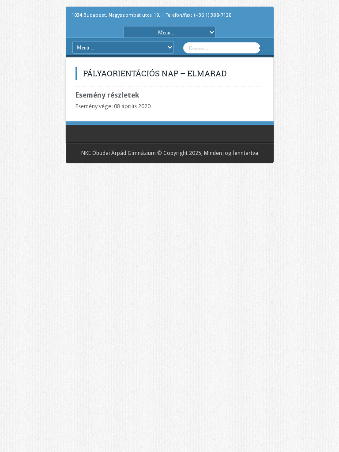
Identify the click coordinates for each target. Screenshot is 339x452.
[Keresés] (267, 49)
